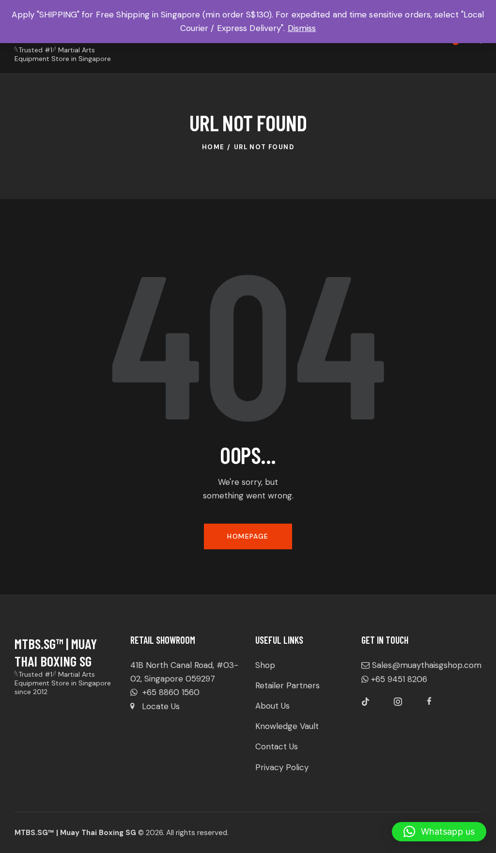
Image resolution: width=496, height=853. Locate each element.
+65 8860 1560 (170, 692)
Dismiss (302, 28)
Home (213, 147)
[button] (439, 831)
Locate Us (161, 706)
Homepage (247, 536)
